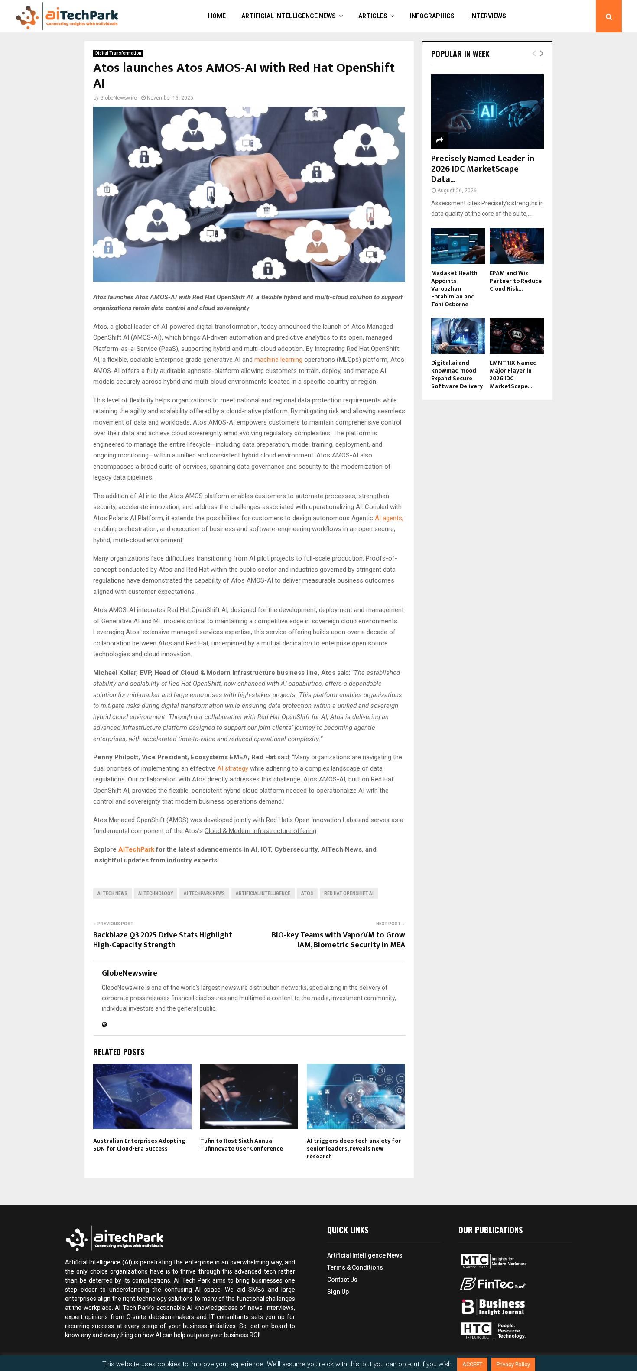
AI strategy (233, 768)
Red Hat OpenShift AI (349, 893)
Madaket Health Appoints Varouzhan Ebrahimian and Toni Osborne (454, 288)
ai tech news (112, 893)
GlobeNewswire (118, 98)
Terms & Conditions (355, 1267)
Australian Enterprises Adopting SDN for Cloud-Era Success (139, 1145)
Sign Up (338, 1291)
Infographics (432, 16)
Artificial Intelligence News (288, 16)
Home (217, 16)
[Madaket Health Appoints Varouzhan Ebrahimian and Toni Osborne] (458, 246)
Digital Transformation (118, 53)
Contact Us (342, 1279)
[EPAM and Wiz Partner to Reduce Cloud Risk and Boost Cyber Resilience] (517, 246)
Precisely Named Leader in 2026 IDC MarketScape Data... (482, 169)
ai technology (155, 893)
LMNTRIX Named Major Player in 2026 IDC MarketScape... (513, 374)
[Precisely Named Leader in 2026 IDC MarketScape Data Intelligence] (487, 111)
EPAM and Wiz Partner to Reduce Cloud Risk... (516, 281)
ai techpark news (204, 893)
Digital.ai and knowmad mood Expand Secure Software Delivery (457, 374)
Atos (307, 893)
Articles (372, 16)
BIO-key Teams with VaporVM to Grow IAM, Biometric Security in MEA (338, 940)
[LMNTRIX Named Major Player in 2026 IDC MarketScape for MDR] (517, 336)
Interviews (488, 16)
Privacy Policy (513, 1364)
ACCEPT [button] (472, 1364)
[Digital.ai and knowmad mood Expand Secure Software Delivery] (458, 336)
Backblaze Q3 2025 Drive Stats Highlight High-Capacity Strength (162, 940)
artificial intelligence (263, 893)
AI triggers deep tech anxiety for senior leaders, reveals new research (354, 1148)
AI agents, (389, 518)
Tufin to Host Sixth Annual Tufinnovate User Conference (241, 1145)
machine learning (279, 359)
